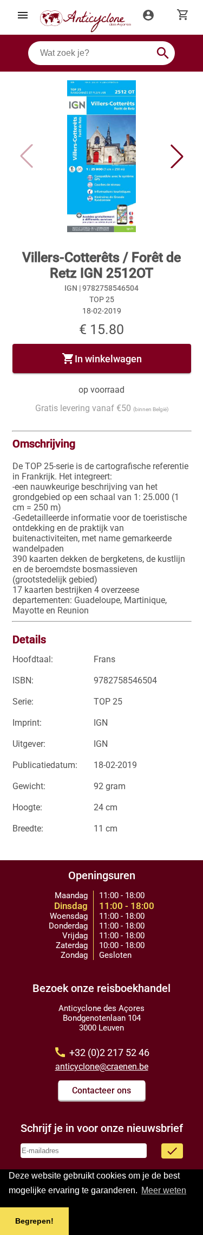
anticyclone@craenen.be (101, 1066)
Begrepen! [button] (34, 1221)
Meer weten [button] (163, 1190)
